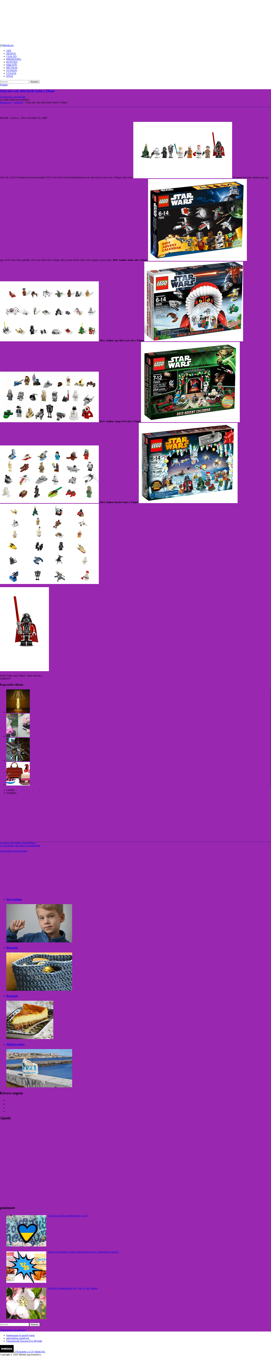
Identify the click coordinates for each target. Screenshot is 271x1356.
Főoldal (4, 84)
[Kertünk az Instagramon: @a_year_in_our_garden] (26, 1303)
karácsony (28, 790)
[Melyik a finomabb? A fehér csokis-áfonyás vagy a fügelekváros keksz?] (26, 1267)
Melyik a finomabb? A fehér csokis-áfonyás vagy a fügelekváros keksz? (83, 1252)
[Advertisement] (94, 22)
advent (18, 790)
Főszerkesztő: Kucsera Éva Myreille (24, 1341)
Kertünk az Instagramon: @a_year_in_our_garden (73, 1288)
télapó (43, 790)
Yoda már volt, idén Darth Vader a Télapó (27, 91)
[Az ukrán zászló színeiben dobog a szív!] (26, 1231)
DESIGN (22, 792)
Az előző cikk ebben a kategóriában (17, 842)
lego (36, 790)
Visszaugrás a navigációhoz (13, 851)
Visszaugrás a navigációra (13, 96)
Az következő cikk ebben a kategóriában (20, 845)
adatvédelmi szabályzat (17, 1338)
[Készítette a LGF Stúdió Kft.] (29, 1351)
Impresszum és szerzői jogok (20, 1335)
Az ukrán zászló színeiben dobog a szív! (68, 1215)
